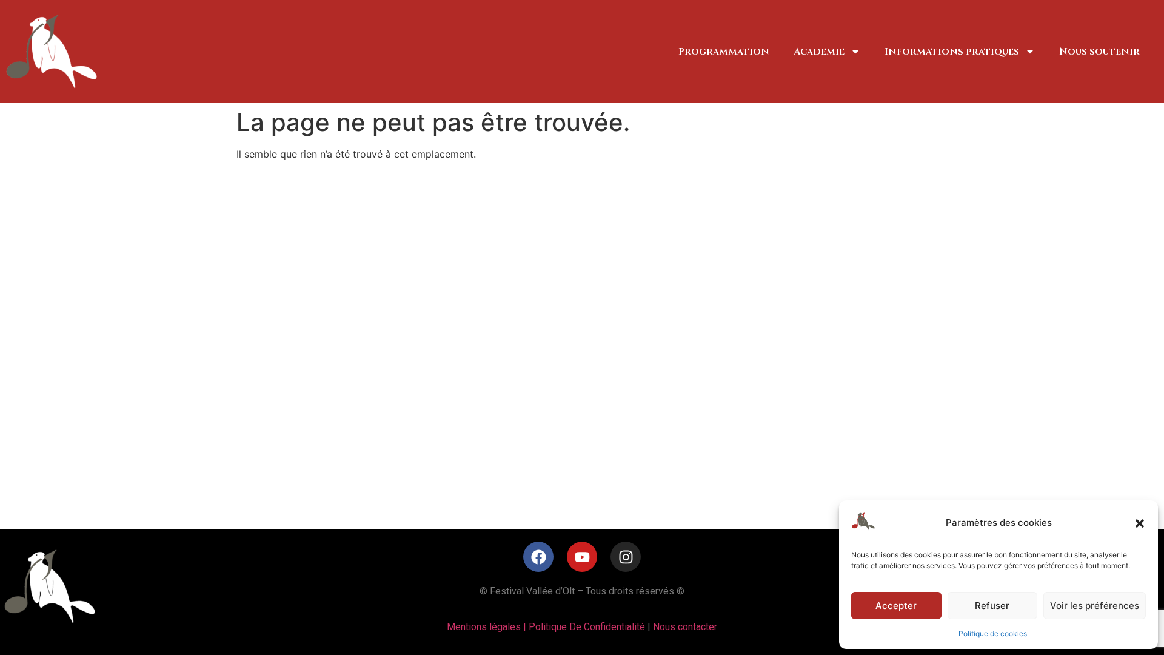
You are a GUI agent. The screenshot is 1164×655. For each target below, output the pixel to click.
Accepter (896, 605)
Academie (819, 51)
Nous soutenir (1099, 51)
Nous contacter (685, 627)
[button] (1140, 523)
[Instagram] (625, 557)
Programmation (723, 51)
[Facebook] (538, 557)
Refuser (992, 605)
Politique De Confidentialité (587, 627)
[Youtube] (582, 557)
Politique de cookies (992, 633)
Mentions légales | (488, 627)
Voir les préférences (1094, 605)
